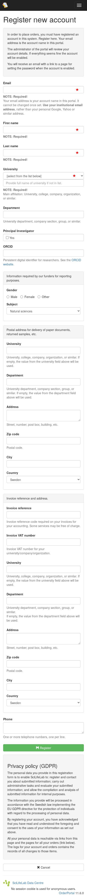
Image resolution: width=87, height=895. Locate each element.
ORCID (8, 246)
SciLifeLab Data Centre (27, 883)
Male (14, 297)
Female (29, 297)
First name (10, 123)
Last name (10, 146)
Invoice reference (19, 508)
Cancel (45, 867)
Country (12, 473)
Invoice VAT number (21, 535)
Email (7, 83)
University (10, 169)
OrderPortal (67, 893)
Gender (12, 290)
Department (11, 208)
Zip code (13, 434)
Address (13, 407)
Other (45, 297)
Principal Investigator (18, 231)
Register (45, 748)
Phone (7, 719)
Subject (12, 304)
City (9, 457)
